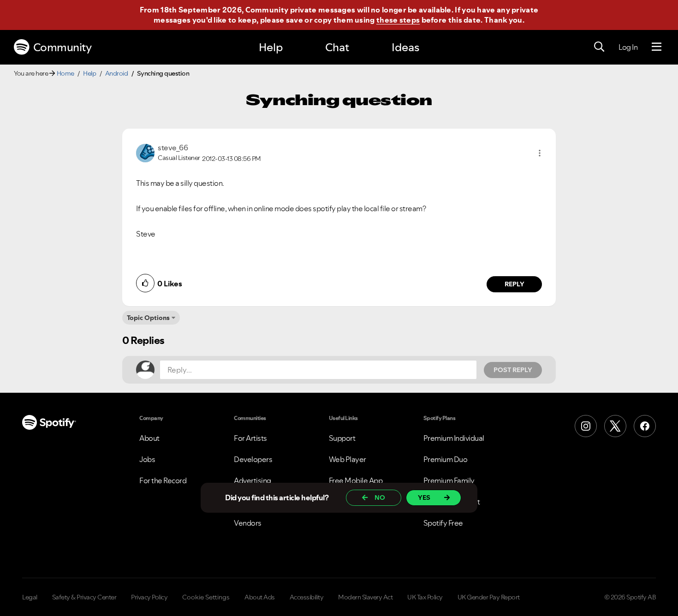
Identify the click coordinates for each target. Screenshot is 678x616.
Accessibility (307, 597)
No (380, 497)
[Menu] (656, 47)
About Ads (259, 597)
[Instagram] (586, 426)
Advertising (252, 480)
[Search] (599, 47)
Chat (337, 47)
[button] (540, 153)
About (149, 438)
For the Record (162, 480)
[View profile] (145, 152)
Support (342, 438)
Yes (424, 497)
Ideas (405, 47)
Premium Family (449, 480)
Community (62, 47)
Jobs (147, 459)
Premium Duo (445, 459)
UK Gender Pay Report (489, 597)
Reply (514, 284)
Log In (628, 47)
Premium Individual (453, 438)
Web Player (347, 459)
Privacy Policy (149, 597)
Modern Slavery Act (365, 597)
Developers (253, 459)
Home (65, 73)
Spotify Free (443, 523)
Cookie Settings (206, 597)
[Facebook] (645, 426)
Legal (29, 597)
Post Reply (513, 369)
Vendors (248, 523)
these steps (398, 20)
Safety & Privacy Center (84, 597)
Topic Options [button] (148, 317)
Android (116, 73)
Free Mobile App (356, 480)
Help (271, 47)
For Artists (250, 438)
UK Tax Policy (425, 597)
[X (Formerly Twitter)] (615, 426)
